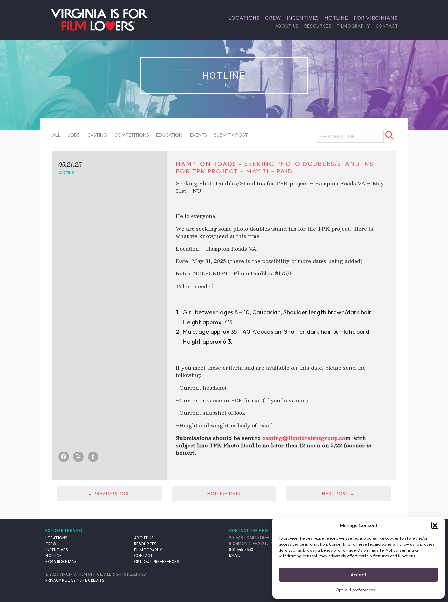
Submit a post (231, 135)
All (56, 135)
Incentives (303, 17)
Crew (273, 17)
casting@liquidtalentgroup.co (303, 437)
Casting (97, 135)
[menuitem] (244, 17)
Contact (387, 26)
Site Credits (91, 580)
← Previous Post (110, 493)
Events (198, 135)
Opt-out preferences (355, 589)
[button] (435, 525)
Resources (318, 26)
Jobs (74, 135)
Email (235, 555)
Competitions (131, 135)
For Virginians (375, 17)
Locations (244, 17)
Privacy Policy (60, 580)
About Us (287, 26)
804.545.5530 (241, 549)
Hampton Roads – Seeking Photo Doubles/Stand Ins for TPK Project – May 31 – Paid (274, 167)
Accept (358, 575)
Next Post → (338, 493)
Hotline (336, 17)
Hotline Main (224, 493)
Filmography (353, 26)
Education (169, 135)
